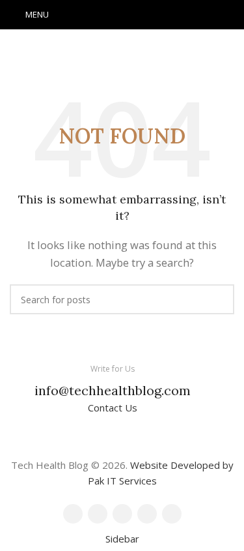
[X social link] (105, 15)
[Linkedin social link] (139, 15)
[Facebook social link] (88, 15)
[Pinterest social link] (122, 15)
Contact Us (112, 407)
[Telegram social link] (156, 15)
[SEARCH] (219, 299)
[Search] (230, 15)
